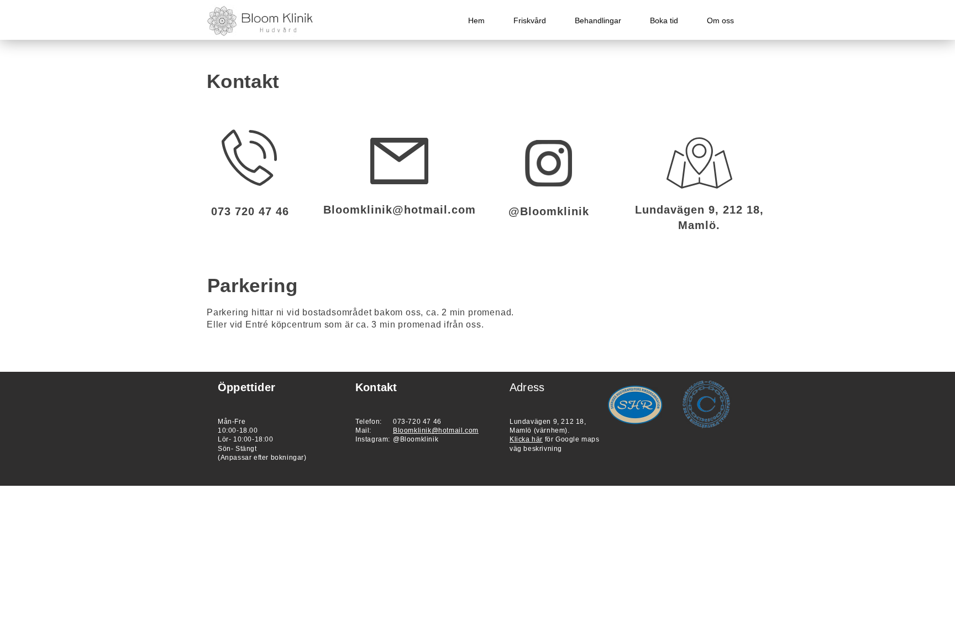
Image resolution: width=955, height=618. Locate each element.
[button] (598, 20)
